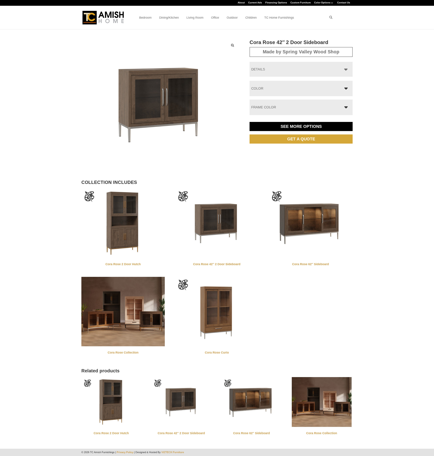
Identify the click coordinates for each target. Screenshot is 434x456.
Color (257, 88)
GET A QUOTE (301, 139)
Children (251, 17)
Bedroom (145, 17)
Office (215, 17)
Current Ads (255, 2)
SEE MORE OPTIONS (301, 126)
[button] (233, 45)
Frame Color (263, 107)
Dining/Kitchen (169, 17)
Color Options (322, 2)
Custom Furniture (300, 2)
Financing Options (276, 2)
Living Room (194, 17)
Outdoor (232, 17)
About (241, 2)
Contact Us (343, 2)
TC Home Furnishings (279, 17)
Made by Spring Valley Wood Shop (301, 51)
